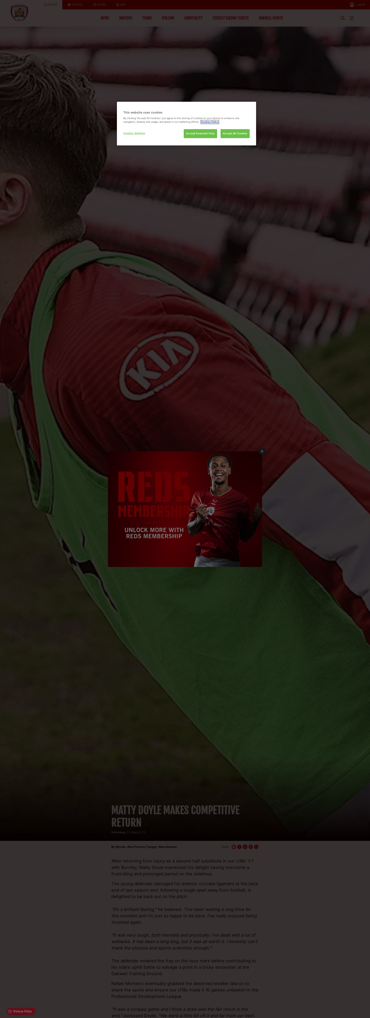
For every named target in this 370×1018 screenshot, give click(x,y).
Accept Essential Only (200, 133)
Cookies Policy (210, 122)
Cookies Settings (134, 133)
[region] (186, 124)
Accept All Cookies (235, 133)
